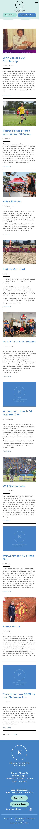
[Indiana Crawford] (19, 252)
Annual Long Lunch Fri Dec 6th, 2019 (17, 413)
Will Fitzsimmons (14, 486)
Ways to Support (19, 776)
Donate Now (10, 15)
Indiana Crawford (14, 269)
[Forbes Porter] (19, 609)
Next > (16, 734)
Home (14, 773)
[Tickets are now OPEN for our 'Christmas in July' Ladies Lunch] (19, 677)
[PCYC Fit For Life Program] (19, 324)
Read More (7, 95)
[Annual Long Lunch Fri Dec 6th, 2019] (19, 394)
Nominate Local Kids (15, 778)
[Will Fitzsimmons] (19, 469)
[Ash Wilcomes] (19, 184)
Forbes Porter (11, 626)
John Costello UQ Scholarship (14, 59)
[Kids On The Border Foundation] (19, 6)
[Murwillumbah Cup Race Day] (19, 538)
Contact (23, 781)
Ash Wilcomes (12, 201)
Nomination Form (27, 15)
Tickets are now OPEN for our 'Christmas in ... (19, 696)
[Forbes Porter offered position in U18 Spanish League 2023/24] (19, 113)
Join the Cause (19, 804)
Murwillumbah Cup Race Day (18, 557)
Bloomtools (24, 823)
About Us (23, 773)
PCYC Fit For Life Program (19, 341)
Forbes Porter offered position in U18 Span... (17, 132)
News (14, 781)
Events (30, 778)
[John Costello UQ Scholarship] (19, 41)
